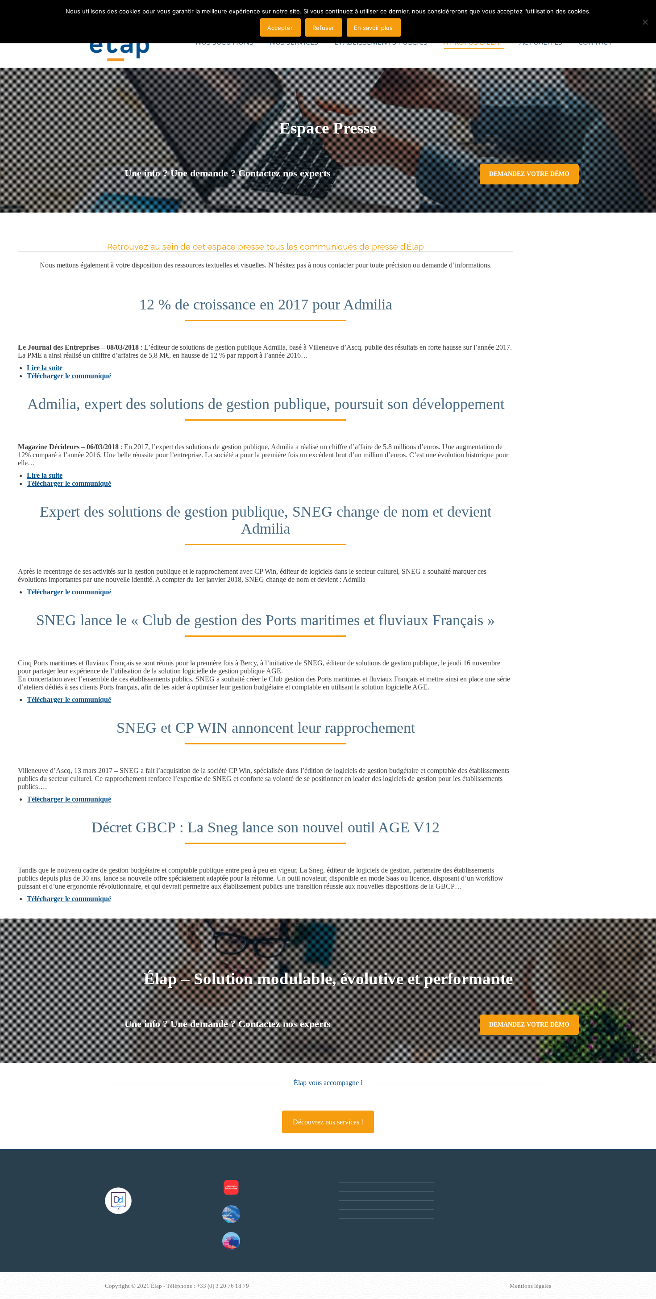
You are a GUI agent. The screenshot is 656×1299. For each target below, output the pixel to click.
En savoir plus (373, 27)
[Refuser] (644, 21)
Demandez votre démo (529, 174)
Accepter (280, 27)
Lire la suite (44, 368)
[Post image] (231, 1187)
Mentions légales (530, 1285)
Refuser (323, 27)
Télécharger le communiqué (69, 376)
